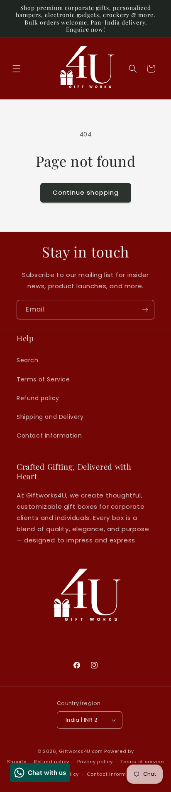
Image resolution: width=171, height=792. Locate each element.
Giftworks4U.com (81, 751)
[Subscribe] (145, 309)
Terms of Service (43, 379)
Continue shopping (86, 192)
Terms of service (142, 761)
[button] (16, 68)
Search (28, 360)
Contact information (113, 774)
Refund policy (38, 398)
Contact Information (49, 435)
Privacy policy (95, 761)
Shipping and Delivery (50, 417)
